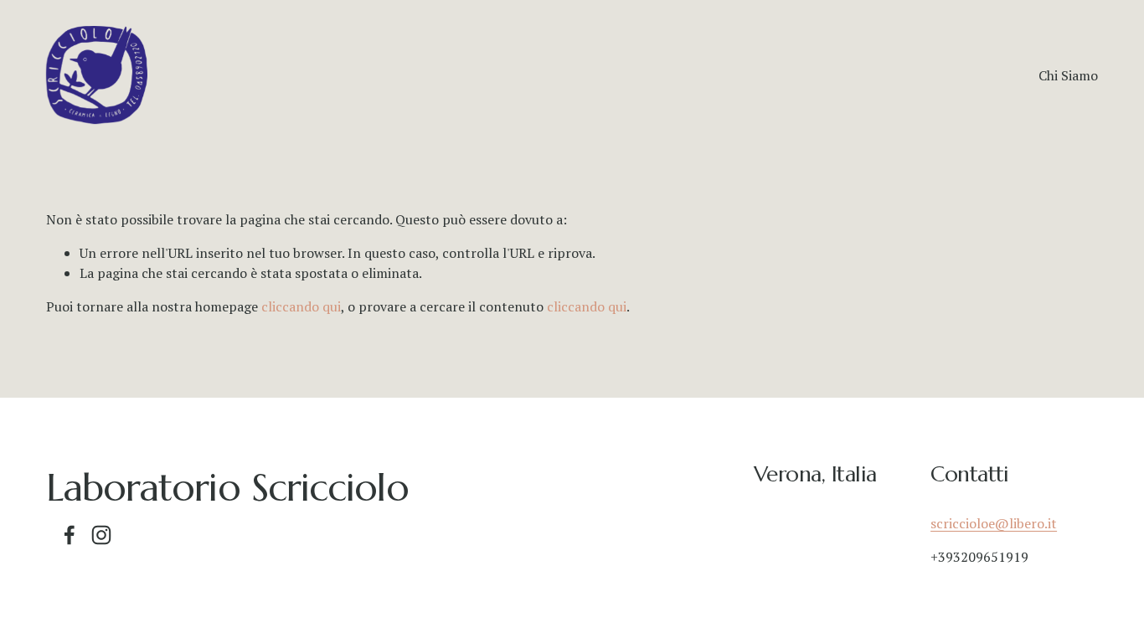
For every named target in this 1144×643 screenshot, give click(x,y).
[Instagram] (101, 535)
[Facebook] (69, 535)
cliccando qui (301, 306)
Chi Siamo (1068, 75)
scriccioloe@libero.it (993, 523)
